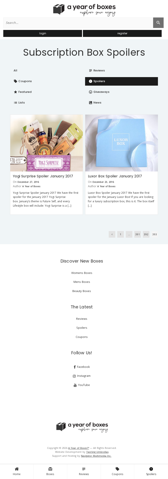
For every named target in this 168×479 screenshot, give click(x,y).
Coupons (117, 471)
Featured (23, 92)
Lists (19, 102)
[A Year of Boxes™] (84, 10)
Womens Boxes (81, 273)
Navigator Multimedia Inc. (96, 455)
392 (146, 234)
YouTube (83, 385)
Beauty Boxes (81, 291)
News (95, 102)
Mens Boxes (82, 282)
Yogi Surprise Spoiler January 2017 (43, 176)
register (122, 33)
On (15, 182)
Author (17, 186)
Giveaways (99, 92)
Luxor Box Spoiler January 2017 (115, 176)
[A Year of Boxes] (82, 427)
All (15, 70)
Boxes (50, 471)
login (42, 33)
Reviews (84, 471)
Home (17, 474)
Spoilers (151, 471)
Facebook (83, 367)
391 (137, 234)
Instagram (83, 376)
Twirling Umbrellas (97, 451)
